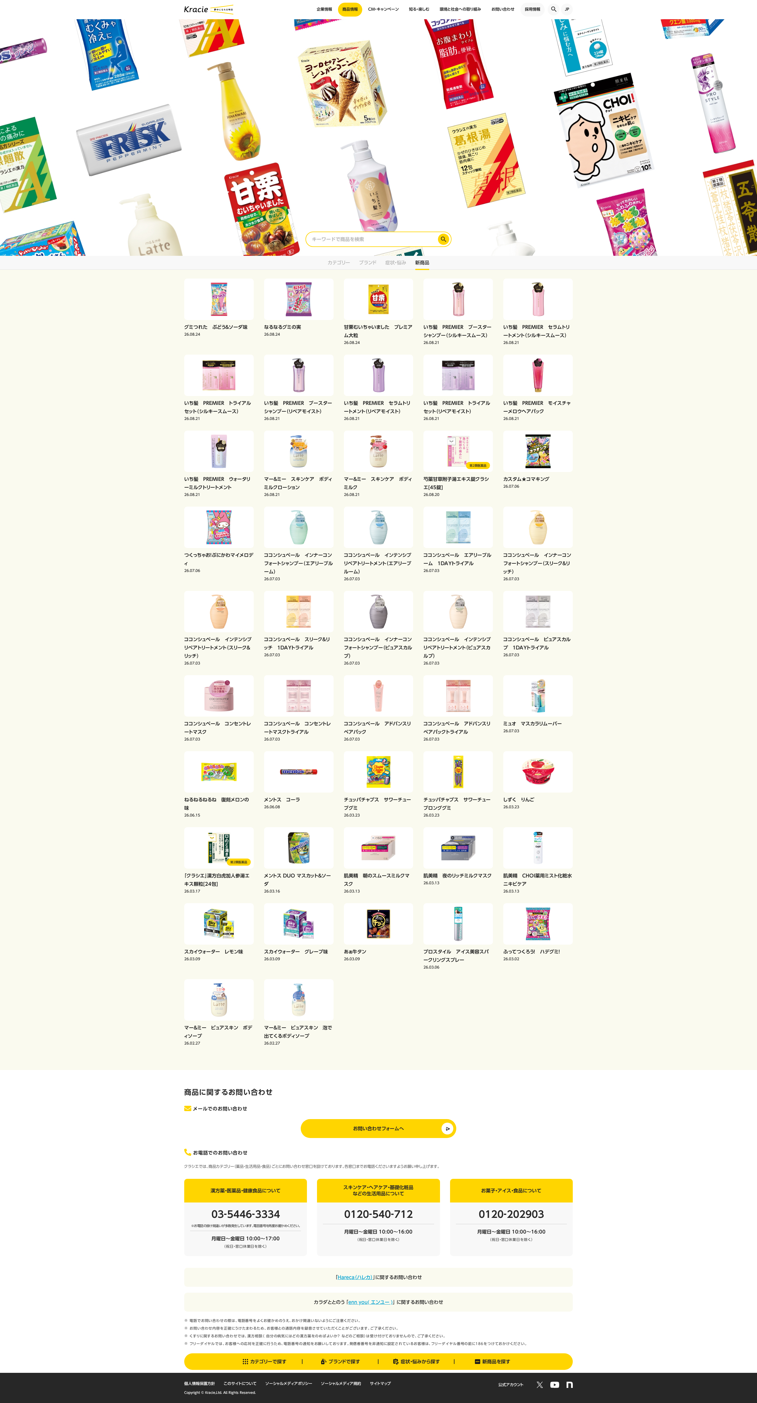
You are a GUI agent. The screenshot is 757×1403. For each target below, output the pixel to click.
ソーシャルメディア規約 (341, 1384)
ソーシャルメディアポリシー (289, 1384)
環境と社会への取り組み (460, 9)
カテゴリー (339, 262)
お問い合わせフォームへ (378, 1128)
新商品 (422, 262)
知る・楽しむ (419, 9)
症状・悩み (395, 262)
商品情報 (350, 9)
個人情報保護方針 (199, 1384)
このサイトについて (240, 1384)
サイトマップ (380, 1384)
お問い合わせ (503, 9)
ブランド (367, 262)
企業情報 (324, 9)
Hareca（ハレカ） (355, 1277)
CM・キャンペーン (383, 9)
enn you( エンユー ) (370, 1302)
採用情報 (532, 9)
